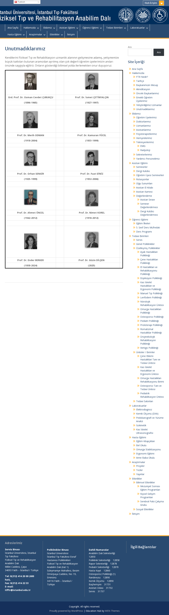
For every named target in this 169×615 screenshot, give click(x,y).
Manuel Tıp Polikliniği (151, 293)
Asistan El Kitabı (144, 187)
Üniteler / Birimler (145, 352)
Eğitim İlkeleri (143, 223)
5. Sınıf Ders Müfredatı (148, 227)
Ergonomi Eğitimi (145, 453)
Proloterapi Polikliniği (151, 325)
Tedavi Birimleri (114, 27)
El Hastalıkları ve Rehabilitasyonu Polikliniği (148, 271)
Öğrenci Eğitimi (91, 27)
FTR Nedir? (142, 76)
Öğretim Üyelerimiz (146, 117)
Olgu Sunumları (144, 183)
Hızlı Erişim (151, 2)
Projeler (140, 465)
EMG (142, 146)
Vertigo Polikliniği (149, 347)
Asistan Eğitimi (67, 27)
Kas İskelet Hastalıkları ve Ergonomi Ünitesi (149, 371)
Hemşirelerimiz (144, 138)
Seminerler (142, 166)
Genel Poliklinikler (145, 244)
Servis (139, 239)
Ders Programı (144, 231)
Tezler (139, 470)
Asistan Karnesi (144, 191)
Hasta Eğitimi (14, 34)
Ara (130, 47)
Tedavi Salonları (144, 401)
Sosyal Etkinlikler (145, 509)
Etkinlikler (55, 34)
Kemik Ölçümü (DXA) (147, 413)
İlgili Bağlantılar (143, 547)
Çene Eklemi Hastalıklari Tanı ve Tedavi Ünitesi (150, 359)
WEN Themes (112, 610)
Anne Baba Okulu (145, 457)
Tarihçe (140, 81)
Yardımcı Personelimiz (148, 158)
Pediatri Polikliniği (149, 320)
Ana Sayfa (13, 27)
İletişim (71, 34)
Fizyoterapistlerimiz (146, 133)
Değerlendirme (144, 195)
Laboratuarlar (137, 27)
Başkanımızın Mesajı (147, 85)
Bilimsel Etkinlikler (145, 482)
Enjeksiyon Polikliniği (151, 278)
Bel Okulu (141, 445)
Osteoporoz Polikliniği (152, 316)
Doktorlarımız (143, 121)
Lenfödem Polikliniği (151, 297)
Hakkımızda (29, 27)
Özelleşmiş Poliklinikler (148, 248)
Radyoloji (145, 150)
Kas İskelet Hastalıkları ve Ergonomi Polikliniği (150, 286)
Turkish (21, 2)
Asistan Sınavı (147, 199)
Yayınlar (140, 474)
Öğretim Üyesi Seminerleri (150, 175)
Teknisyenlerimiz (145, 142)
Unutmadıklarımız (145, 109)
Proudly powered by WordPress (66, 610)
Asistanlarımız (143, 129)
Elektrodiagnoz (144, 409)
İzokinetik (141, 425)
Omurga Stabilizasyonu (148, 449)
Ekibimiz (47, 27)
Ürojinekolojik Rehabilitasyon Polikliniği (148, 340)
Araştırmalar (35, 34)
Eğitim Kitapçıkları (145, 441)
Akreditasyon (143, 89)
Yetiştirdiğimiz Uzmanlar (149, 105)
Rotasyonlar (142, 179)
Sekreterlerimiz (144, 154)
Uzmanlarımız (143, 125)
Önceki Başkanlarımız (147, 93)
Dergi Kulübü (143, 171)
